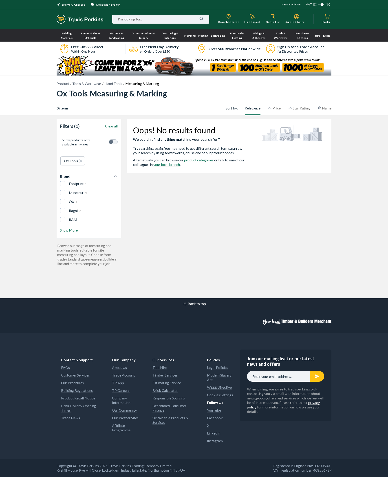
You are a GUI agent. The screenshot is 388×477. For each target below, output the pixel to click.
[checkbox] (62, 183)
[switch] (113, 142)
